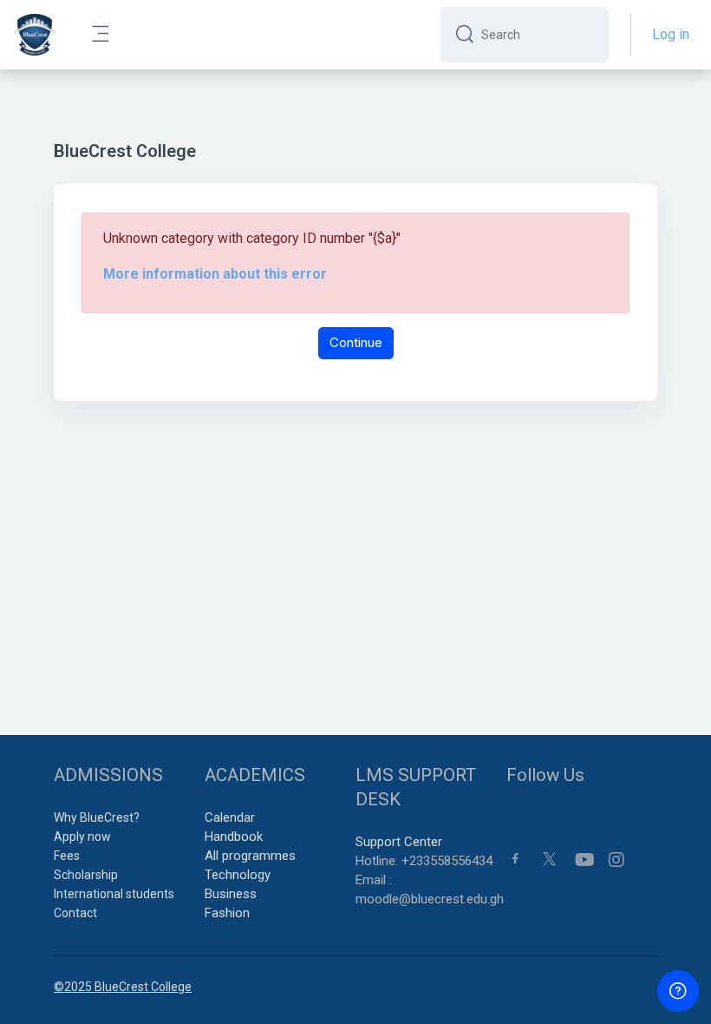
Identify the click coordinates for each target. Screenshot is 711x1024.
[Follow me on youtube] (583, 860)
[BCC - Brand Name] (34, 34)
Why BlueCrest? (97, 817)
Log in (670, 34)
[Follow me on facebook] (515, 858)
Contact (75, 913)
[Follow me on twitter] (549, 858)
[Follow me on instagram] (617, 860)
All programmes (250, 855)
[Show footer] (678, 991)
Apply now (82, 836)
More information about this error (215, 274)
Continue (355, 342)
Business (231, 894)
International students (114, 894)
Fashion (227, 913)
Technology (238, 875)
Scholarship (86, 875)
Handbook (234, 836)
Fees (67, 856)
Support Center (399, 842)
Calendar (230, 817)
